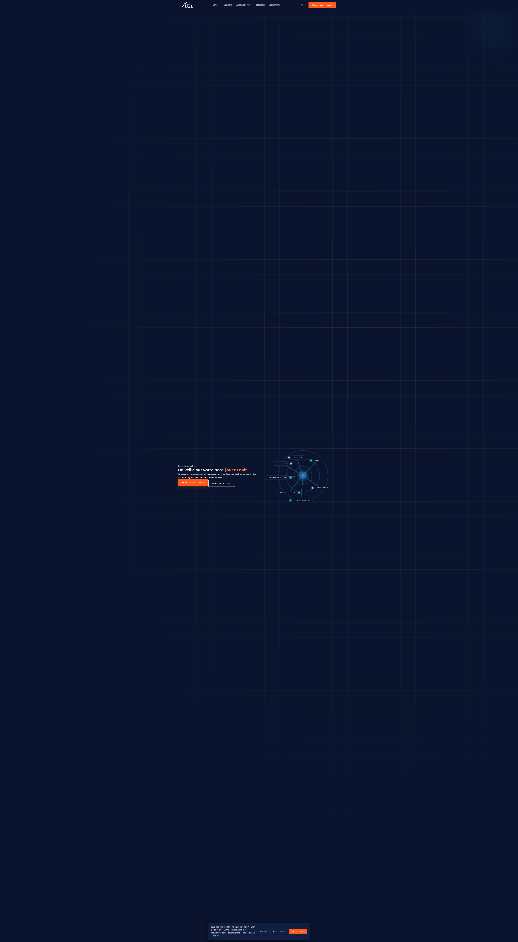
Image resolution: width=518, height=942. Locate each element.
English (303, 5)
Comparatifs (274, 5)
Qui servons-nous (243, 5)
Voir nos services (221, 483)
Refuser (263, 931)
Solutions (228, 5)
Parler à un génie (195, 482)
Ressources (260, 5)
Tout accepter (298, 931)
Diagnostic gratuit (322, 5)
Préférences (279, 931)
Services (216, 5)
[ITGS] (187, 5)
